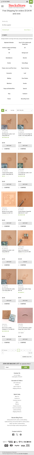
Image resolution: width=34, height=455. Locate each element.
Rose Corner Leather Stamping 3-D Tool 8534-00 (8, 328)
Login (14, 386)
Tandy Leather (5, 130)
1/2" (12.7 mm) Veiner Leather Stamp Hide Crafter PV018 (25, 328)
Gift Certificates (17, 382)
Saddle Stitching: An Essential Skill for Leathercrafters (17, 421)
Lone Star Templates (23, 453)
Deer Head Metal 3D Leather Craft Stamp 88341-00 (8, 289)
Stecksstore (4, 208)
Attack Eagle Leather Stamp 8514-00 (24, 289)
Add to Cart (9, 145)
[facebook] (13, 435)
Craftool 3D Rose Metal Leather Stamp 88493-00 (7, 173)
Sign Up (19, 386)
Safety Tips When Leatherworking (17, 423)
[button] (17, 30)
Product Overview (17, 406)
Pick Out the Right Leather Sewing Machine (17, 425)
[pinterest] (21, 435)
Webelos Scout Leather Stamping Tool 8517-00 (7, 212)
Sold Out (25, 261)
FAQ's (17, 402)
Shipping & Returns (17, 388)
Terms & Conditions (17, 408)
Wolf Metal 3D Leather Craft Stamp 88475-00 (8, 134)
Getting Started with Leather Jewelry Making (17, 419)
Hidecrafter (20, 324)
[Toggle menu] (2, 6)
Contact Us (17, 398)
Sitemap (14, 452)
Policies (17, 404)
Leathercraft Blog (17, 409)
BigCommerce (10, 453)
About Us (17, 396)
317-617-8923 (6, 1)
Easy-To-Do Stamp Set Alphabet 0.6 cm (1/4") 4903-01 (24, 251)
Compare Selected (26, 356)
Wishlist (17, 384)
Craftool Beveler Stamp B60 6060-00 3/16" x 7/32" (24, 212)
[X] (17, 435)
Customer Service (17, 400)
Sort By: (12, 110)
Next (30, 353)
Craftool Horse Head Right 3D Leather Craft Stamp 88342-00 (25, 134)
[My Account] (27, 1)
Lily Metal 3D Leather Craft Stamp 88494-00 (8, 251)
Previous (5, 350)
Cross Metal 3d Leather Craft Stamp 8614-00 (25, 173)
